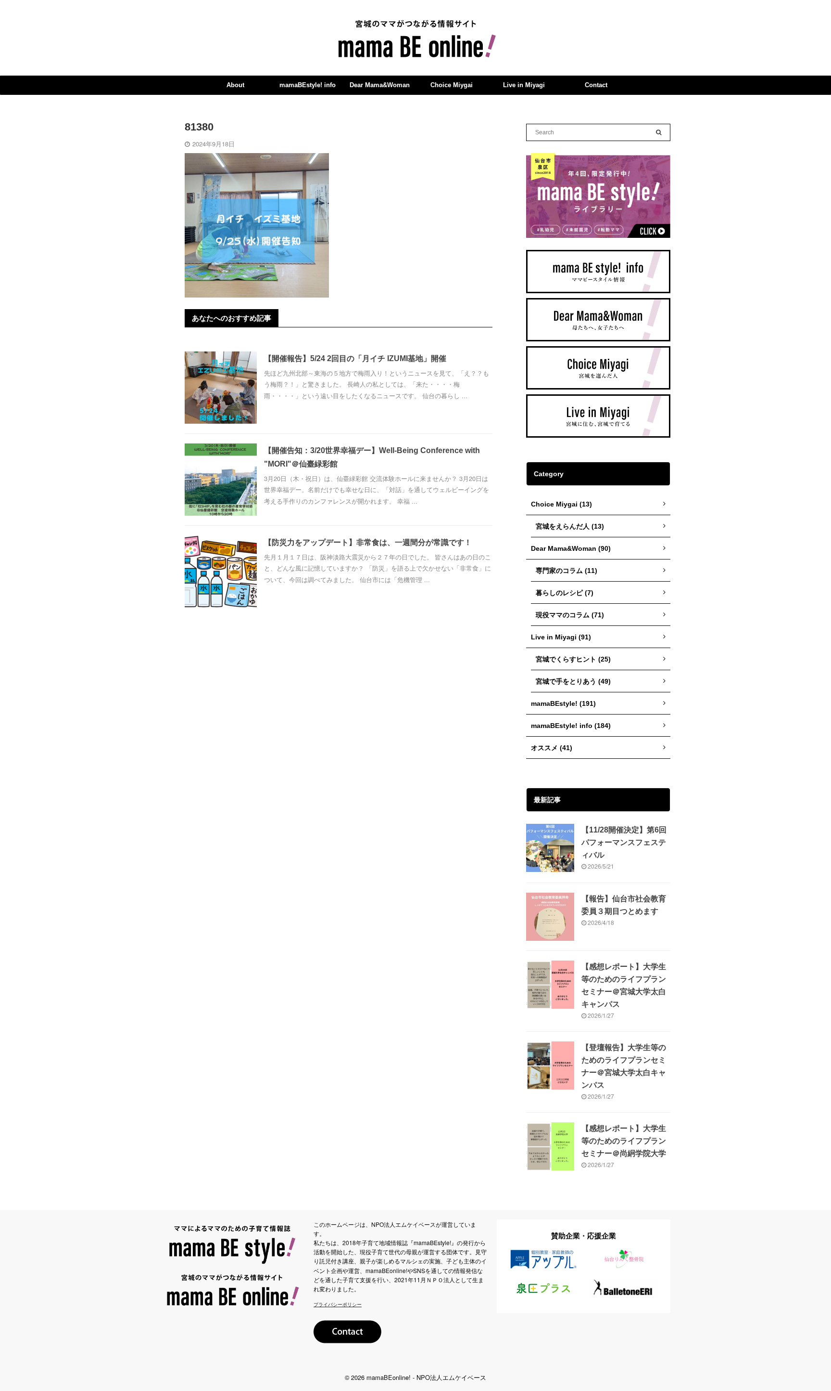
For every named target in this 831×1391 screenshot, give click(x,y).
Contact (596, 85)
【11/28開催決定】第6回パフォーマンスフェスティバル (624, 842)
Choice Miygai (451, 85)
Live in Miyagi (524, 85)
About (235, 85)
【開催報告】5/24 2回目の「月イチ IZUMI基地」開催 (355, 358)
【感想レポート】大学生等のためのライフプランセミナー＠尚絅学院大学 (623, 1140)
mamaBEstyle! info (307, 85)
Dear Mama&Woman (380, 85)
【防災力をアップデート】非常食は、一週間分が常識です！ (368, 542)
